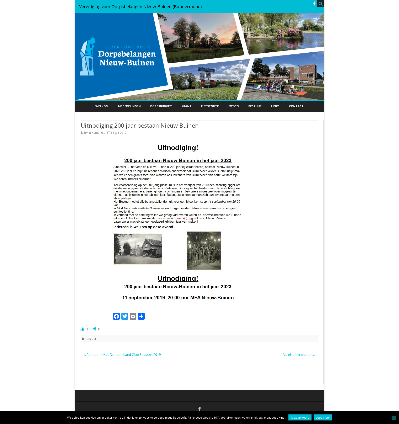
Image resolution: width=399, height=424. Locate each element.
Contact (296, 106)
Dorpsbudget (161, 106)
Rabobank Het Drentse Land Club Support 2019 (123, 354)
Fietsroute (210, 106)
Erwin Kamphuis (94, 132)
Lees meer (323, 417)
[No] (394, 418)
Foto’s (233, 106)
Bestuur (255, 106)
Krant (186, 106)
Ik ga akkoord (300, 417)
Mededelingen (129, 106)
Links (275, 106)
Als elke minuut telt (298, 354)
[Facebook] (314, 3)
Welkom (101, 106)
